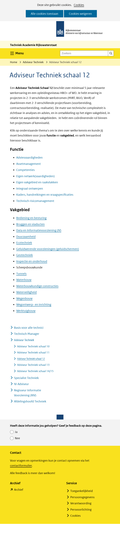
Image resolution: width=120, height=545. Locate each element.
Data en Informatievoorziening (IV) (38, 230)
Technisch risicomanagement (35, 201)
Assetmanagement (28, 164)
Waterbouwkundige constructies (37, 286)
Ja (16, 432)
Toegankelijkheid (81, 491)
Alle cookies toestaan (44, 13)
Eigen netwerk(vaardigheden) (35, 176)
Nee (17, 438)
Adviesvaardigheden (29, 157)
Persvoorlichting (81, 509)
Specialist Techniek (26, 378)
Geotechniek (24, 255)
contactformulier (21, 465)
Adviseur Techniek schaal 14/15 (35, 371)
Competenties (25, 170)
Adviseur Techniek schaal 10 (33, 346)
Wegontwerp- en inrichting (33, 304)
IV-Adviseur (21, 384)
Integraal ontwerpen (29, 188)
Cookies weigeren (80, 13)
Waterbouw (23, 280)
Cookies (79, 5)
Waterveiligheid (26, 292)
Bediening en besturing (31, 218)
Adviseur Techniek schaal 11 (33, 352)
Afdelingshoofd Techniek (30, 401)
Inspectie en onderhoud (31, 261)
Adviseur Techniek (24, 340)
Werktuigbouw (25, 311)
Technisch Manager (26, 334)
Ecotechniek (24, 242)
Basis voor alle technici (28, 327)
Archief (18, 490)
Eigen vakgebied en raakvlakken (37, 182)
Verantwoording (80, 503)
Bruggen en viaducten (30, 224)
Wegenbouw (24, 298)
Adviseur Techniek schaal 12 (31, 358)
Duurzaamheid (26, 236)
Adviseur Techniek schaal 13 (33, 365)
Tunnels (21, 273)
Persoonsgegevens (82, 497)
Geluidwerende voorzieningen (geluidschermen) (47, 249)
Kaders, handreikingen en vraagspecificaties (44, 194)
